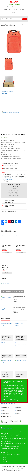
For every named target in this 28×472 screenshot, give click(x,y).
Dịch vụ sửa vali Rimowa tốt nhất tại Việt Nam (6, 337)
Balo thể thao (10, 176)
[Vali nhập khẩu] (14, 3)
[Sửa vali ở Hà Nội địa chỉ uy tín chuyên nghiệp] (7, 365)
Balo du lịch (23, 174)
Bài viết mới (5, 319)
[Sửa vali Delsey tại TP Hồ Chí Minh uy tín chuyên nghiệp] (21, 329)
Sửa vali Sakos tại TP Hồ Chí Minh (12, 291)
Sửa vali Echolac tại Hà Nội (21, 356)
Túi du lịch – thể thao (18, 9)
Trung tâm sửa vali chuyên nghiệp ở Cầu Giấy (20, 374)
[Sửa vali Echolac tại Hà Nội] (21, 348)
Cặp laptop (7, 9)
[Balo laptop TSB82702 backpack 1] (10, 120)
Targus (4, 459)
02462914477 (9, 202)
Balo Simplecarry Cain (20, 246)
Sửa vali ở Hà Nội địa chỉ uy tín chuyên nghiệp (6, 374)
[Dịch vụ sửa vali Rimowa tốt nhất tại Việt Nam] (7, 329)
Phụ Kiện (14, 12)
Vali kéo (19, 7)
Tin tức (4, 278)
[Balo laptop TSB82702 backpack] (14, 42)
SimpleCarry (6, 462)
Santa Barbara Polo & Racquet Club (11, 454)
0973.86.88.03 (9, 207)
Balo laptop (4, 176)
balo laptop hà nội (7, 179)
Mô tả (4, 211)
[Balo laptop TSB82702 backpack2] (10, 99)
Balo (24, 7)
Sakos (4, 457)
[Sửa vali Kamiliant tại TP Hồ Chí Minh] (7, 348)
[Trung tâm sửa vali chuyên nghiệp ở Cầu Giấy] (21, 365)
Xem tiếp (7, 252)
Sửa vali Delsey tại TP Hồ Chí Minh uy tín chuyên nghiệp (20, 337)
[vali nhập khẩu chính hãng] (14, 427)
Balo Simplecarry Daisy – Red (6, 266)
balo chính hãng (8, 178)
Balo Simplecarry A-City (6, 246)
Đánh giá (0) (12, 211)
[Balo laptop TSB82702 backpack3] (8, 80)
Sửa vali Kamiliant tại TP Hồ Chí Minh (6, 356)
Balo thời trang (18, 176)
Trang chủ (5, 7)
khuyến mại (12, 7)
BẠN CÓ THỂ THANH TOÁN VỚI (8, 403)
